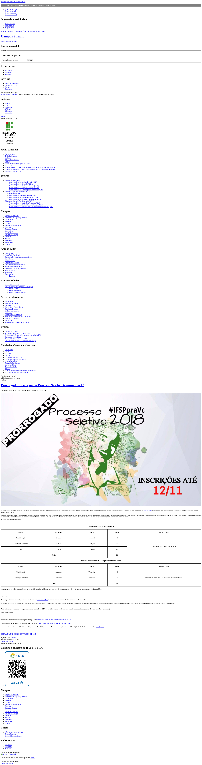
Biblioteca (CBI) (14, 193)
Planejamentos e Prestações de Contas (17, 164)
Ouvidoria (8, 89)
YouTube (8, 748)
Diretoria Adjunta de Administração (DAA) (19, 201)
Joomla (33, 758)
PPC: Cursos (9, 165)
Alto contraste (9, 26)
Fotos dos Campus (11, 229)
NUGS (7, 369)
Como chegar (9, 219)
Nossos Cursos (10, 154)
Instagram (8, 747)
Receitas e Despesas (11, 309)
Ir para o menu (10, 11)
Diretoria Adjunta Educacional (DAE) (17, 191)
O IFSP (7, 244)
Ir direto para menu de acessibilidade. (13, 2)
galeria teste (9, 242)
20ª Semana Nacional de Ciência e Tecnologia (20, 341)
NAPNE (8, 353)
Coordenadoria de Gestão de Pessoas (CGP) (24, 186)
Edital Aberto (13, 289)
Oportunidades (10, 274)
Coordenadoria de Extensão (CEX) (21, 184)
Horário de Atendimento (13, 225)
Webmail (8, 109)
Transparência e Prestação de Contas (17, 322)
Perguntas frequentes (12, 318)
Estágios (8, 158)
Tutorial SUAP (10, 270)
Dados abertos (10, 320)
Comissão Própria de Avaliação (15, 359)
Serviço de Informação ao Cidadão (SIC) (18, 317)
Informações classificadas (13, 315)
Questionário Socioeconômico (15, 264)
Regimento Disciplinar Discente (15, 268)
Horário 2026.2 (10, 261)
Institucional (9, 301)
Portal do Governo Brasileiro (17, 5)
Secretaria (8, 113)
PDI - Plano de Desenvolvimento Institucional (20, 371)
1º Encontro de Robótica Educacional (17, 333)
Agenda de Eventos (11, 331)
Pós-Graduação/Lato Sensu (14, 732)
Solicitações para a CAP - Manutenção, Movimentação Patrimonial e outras (30, 167)
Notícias (14, 94)
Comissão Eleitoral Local (13, 357)
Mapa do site (9, 27)
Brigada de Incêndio (12, 216)
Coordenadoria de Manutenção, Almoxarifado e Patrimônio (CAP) (31, 207)
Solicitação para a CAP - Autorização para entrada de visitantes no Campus (30, 169)
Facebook (8, 745)
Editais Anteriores (15, 290)
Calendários (9, 259)
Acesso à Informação (12, 83)
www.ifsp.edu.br (148, 510)
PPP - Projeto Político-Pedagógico (16, 372)
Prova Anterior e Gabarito (17, 292)
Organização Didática (12, 263)
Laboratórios (9, 231)
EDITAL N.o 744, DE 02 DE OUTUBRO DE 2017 (18, 634)
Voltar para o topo (7, 641)
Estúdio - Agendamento (13, 171)
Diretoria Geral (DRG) (12, 180)
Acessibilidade (10, 24)
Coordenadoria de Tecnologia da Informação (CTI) (26, 190)
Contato (7, 87)
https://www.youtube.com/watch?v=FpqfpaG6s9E (55, 623)
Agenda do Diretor (11, 85)
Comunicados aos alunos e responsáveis (18, 257)
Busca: (5, 60)
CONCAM (9, 350)
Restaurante (9, 107)
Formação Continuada (12, 363)
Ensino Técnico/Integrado (13, 736)
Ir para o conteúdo (11, 9)
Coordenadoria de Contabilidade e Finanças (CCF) (26, 205)
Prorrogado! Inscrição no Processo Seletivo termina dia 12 (42, 385)
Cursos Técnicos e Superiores (15, 285)
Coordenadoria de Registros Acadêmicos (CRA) (25, 199)
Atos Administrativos (12, 160)
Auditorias (8, 305)
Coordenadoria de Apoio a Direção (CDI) (23, 182)
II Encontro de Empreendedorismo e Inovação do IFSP (23, 335)
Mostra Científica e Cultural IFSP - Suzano (19, 339)
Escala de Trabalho (11, 233)
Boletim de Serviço (11, 235)
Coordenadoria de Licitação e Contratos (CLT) (24, 203)
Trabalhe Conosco (11, 156)
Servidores (8, 240)
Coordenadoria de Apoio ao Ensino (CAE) (23, 197)
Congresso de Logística (13, 337)
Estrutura (8, 227)
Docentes (8, 237)
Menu (3, 116)
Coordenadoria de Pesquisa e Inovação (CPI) (24, 188)
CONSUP (8, 352)
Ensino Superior (10, 734)
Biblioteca (8, 111)
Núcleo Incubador (11, 367)
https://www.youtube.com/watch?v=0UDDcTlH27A (53, 620)
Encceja (7, 162)
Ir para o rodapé (11, 15)
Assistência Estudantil (12, 255)
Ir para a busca (10, 13)
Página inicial (5, 94)
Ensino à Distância (11, 361)
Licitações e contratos (12, 311)
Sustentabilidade (10, 365)
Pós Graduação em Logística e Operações (19, 287)
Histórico (8, 221)
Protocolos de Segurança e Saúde (16, 218)
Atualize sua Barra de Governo (43, 5)
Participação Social (11, 303)
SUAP (7, 105)
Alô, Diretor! (9, 253)
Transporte (8, 272)
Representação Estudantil (13, 266)
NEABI (7, 355)
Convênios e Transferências (14, 307)
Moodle (7, 103)
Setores (7, 238)
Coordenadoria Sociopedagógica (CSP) (22, 195)
